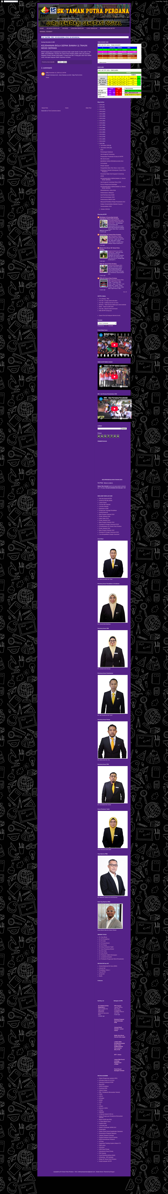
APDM (100, 1100)
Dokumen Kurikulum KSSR (106, 1082)
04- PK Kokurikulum (104, 943)
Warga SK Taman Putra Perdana (107, 1159)
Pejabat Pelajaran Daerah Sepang (108, 1137)
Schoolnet (101, 1147)
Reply (47, 77)
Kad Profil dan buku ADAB (107, 195)
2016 (100, 127)
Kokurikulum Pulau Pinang (106, 1151)
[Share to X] (62, 62)
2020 (100, 118)
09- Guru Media (103, 953)
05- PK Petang (103, 945)
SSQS (100, 1094)
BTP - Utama (117, 1054)
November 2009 (105, 147)
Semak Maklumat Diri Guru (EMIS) (108, 966)
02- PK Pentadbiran (104, 939)
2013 (100, 134)
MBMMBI (101, 1112)
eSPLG (101, 1096)
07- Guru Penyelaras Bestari (106, 949)
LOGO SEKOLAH (92, 28)
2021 (100, 116)
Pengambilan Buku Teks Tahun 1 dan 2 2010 (112, 168)
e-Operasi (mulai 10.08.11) (106, 1114)
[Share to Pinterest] (66, 62)
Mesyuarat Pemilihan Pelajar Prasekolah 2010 (113, 201)
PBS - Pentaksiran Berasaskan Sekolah (109, 1092)
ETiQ (47, 72)
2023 (100, 111)
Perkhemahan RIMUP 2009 (108, 199)
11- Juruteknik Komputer (105, 957)
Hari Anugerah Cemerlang (107, 154)
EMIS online (102, 1145)
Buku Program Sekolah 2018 (106, 514)
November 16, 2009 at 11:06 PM (57, 72)
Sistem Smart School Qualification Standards (111, 1131)
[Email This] (59, 62)
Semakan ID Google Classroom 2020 (109, 532)
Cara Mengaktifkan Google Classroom (109, 534)
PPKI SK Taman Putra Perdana (108, 264)
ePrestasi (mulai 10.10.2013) (106, 1080)
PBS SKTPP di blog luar (105, 310)
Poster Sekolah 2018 (104, 516)
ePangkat (101, 1098)
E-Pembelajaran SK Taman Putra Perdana (110, 526)
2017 (100, 125)
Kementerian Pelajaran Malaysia (107, 1133)
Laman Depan (103, 502)
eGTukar (101, 1141)
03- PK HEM (102, 941)
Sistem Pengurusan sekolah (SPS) (108, 1078)
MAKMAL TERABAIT (46, 31)
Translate (110, 325)
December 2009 (105, 145)
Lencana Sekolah (103, 506)
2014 (100, 132)
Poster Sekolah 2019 (104, 520)
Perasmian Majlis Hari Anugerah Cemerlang (112, 174)
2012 (100, 136)
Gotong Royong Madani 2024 (115, 265)
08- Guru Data (103, 951)
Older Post (88, 108)
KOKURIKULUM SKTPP (107, 28)
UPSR (102, 176)
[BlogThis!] (60, 62)
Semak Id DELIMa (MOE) (105, 500)
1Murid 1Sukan (103, 1090)
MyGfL (100, 976)
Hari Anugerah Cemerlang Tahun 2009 (111, 182)
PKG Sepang (102, 1153)
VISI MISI (65, 28)
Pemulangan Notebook (107, 152)
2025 (100, 107)
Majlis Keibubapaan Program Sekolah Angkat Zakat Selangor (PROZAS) (115, 238)
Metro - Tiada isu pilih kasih (106, 306)
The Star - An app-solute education (108, 300)
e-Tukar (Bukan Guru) (105, 1121)
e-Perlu (101, 1110)
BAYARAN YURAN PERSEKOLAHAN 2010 (112, 161)
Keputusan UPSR (103, 508)
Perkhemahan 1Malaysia (107, 192)
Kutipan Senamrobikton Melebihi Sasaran (112, 204)
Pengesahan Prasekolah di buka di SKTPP (112, 156)
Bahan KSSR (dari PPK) (105, 1119)
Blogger (112, 1171)
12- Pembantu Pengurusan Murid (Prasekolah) (111, 959)
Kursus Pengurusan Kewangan (109, 184)
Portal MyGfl (102, 1129)
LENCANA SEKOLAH (77, 28)
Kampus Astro (102, 1123)
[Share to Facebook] (64, 62)
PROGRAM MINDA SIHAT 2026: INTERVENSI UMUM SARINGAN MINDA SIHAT (116, 222)
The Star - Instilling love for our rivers (108, 302)
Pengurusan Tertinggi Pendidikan (108, 510)
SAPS (100, 1102)
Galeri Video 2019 (104, 518)
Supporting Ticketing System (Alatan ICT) (110, 1143)
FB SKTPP (102, 974)
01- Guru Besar (103, 937)
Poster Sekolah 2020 (104, 528)
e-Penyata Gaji (103, 1125)
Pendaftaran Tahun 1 (104, 970)
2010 (100, 141)
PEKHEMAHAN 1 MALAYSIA (108, 190)
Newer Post (45, 108)
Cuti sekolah (104, 163)
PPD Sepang (117, 1006)
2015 (100, 129)
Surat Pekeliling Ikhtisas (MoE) (107, 1155)
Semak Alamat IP (103, 512)
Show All (125, 291)
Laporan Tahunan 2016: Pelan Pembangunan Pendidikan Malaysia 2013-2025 (119, 1010)
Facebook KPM (103, 1088)
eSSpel (101, 1106)
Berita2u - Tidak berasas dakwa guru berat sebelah (112, 304)
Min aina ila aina (105, 159)
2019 (100, 120)
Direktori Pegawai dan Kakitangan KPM (119, 1021)
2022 (100, 114)
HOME (42, 28)
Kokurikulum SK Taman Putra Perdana (110, 234)
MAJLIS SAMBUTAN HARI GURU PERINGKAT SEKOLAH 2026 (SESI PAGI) (103, 1011)
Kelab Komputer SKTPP (105, 1161)
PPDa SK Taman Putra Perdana (108, 278)
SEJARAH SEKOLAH (53, 28)
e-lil (100, 1104)
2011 (100, 139)
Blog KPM (101, 1084)
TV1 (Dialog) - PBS (104, 298)
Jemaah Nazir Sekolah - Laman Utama (118, 1029)
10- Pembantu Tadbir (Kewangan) (108, 955)
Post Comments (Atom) (54, 110)
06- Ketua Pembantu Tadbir (106, 947)
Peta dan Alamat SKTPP (105, 498)
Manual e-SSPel (103, 1108)
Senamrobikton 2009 (106, 206)
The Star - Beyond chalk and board (108, 308)
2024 (100, 109)
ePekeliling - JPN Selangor (106, 1157)
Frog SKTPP (102, 972)
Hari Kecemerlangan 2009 (108, 197)
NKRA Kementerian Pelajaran (107, 1139)
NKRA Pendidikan (104, 1086)
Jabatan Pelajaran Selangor (106, 1135)
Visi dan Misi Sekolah (104, 504)
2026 (100, 104)
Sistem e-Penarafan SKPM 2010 (107, 1127)
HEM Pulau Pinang (104, 1149)
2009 (100, 143)
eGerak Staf (102, 968)
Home (66, 108)
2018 (100, 123)
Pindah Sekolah (105, 165)
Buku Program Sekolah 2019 (106, 522)
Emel (102, 149)
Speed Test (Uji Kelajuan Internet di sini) (109, 315)
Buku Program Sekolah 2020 (106, 530)
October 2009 (104, 209)
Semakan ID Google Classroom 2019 (109, 524)
